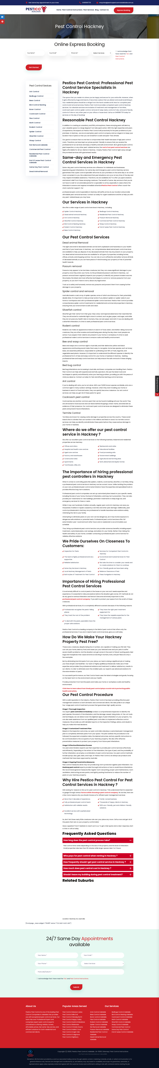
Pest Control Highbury (70, 1037)
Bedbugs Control (36, 96)
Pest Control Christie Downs (72, 1027)
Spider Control (35, 131)
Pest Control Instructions (72, 10)
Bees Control (34, 100)
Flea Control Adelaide (98, 1019)
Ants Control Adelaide (98, 1012)
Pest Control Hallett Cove (71, 1029)
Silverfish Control (36, 136)
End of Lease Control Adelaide (122, 1032)
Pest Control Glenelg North (72, 1017)
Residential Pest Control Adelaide (39, 155)
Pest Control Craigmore (71, 1034)
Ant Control (34, 91)
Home (58, 10)
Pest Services (88, 10)
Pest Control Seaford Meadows (73, 1022)
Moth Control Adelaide (120, 1019)
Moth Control (34, 123)
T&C (127, 54)
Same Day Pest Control (39, 167)
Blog (97, 10)
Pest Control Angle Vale (71, 1032)
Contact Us (104, 10)
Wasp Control (35, 140)
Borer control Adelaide (98, 1017)
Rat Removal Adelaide (38, 145)
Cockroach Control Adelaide (122, 1017)
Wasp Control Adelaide (120, 1024)
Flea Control (34, 118)
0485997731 (86, 3)
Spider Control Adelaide (98, 1024)
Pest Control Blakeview (70, 1024)
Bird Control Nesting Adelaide (122, 1014)
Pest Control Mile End (70, 1014)
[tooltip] (2, 17)
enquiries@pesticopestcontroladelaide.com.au (116, 3)
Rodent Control (35, 127)
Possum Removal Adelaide (99, 1029)
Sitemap (106, 1051)
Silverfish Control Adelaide (121, 1022)
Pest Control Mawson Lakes (72, 1012)
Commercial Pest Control (39, 149)
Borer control (34, 109)
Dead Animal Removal (38, 171)
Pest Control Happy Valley (72, 1019)
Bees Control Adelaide (98, 1014)
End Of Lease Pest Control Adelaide (40, 161)
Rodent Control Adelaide (99, 1022)
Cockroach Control (37, 114)
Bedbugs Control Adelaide (121, 1012)
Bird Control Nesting (37, 105)
